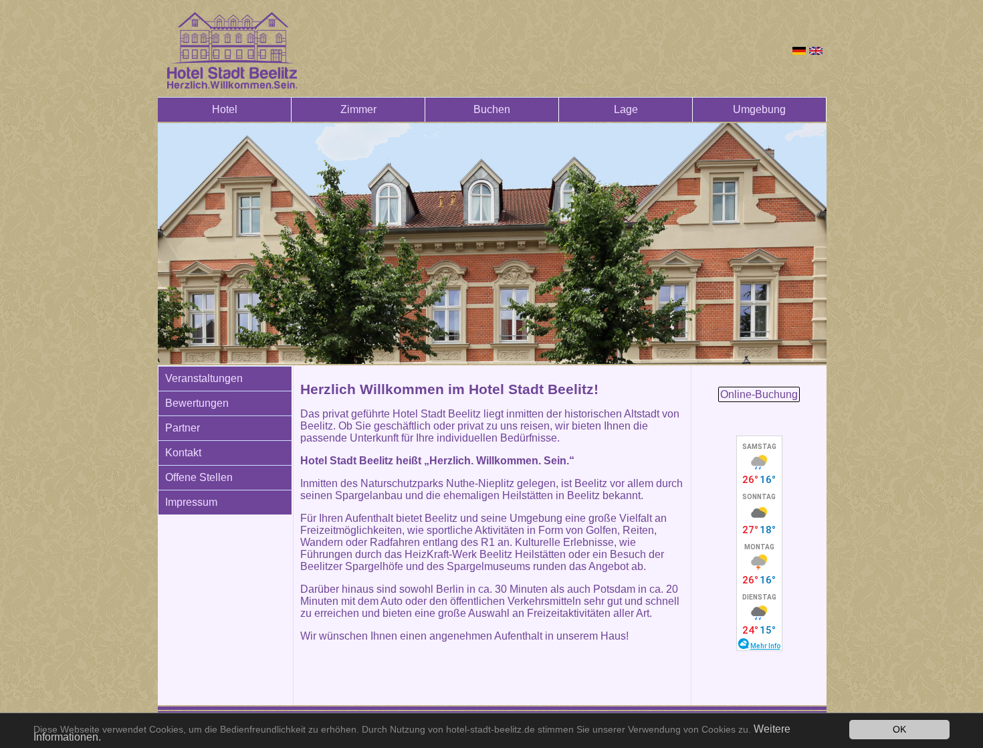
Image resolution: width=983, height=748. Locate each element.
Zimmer (358, 109)
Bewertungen (197, 403)
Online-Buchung (759, 394)
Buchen (491, 109)
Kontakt (183, 452)
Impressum (191, 502)
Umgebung (759, 109)
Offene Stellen (199, 477)
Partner (182, 428)
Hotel (224, 109)
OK (899, 730)
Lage (626, 109)
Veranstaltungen (204, 378)
